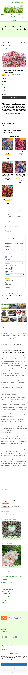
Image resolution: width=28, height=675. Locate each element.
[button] (26, 653)
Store (3, 49)
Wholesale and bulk (6, 596)
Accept (14, 664)
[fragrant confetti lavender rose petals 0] (14, 59)
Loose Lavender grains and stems (9, 589)
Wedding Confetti (5, 591)
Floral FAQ (4, 600)
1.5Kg (4, 90)
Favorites (19, 216)
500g (4, 84)
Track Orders (8, 216)
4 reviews (12, 74)
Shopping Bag (8, 221)
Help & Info (3, 629)
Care (3, 598)
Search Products (9, 212)
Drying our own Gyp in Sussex (7, 573)
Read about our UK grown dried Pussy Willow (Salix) (12, 576)
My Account (19, 212)
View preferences (14, 672)
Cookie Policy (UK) (5, 631)
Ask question (18, 74)
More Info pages (5, 602)
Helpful (7, 249)
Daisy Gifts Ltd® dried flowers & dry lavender (10, 624)
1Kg (4, 87)
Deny (14, 668)
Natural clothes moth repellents (7, 582)
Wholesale (8, 49)
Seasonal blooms (4, 579)
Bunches (4, 595)
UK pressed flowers (6, 593)
